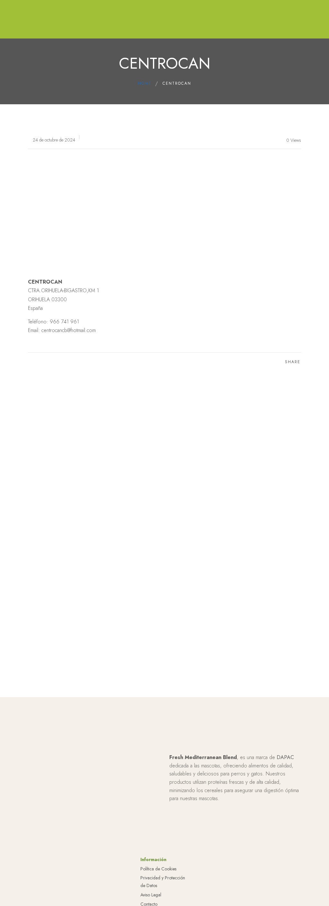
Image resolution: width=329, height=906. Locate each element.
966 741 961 (64, 321)
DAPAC (285, 757)
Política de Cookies (158, 869)
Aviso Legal (150, 895)
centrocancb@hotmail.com (68, 330)
